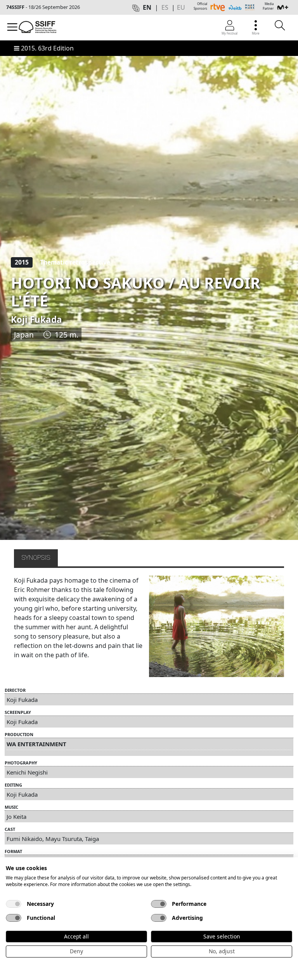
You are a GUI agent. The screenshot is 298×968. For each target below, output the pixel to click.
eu (181, 7)
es (164, 7)
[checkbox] (13, 904)
